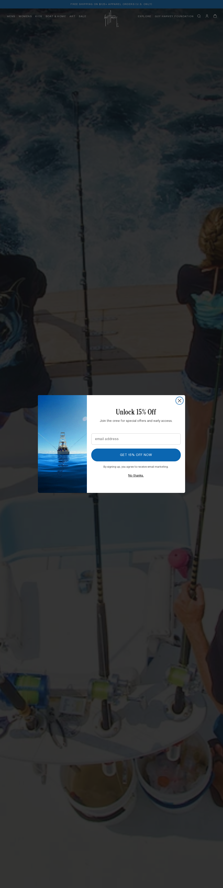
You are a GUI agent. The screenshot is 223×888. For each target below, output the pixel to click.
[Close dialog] (179, 400)
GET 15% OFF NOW (136, 455)
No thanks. (136, 475)
